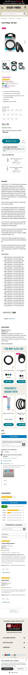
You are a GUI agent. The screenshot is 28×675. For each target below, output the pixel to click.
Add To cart (12, 141)
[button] (2, 8)
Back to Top (13, 610)
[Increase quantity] (9, 137)
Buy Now (8, 381)
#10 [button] (16, 119)
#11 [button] (12, 119)
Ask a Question (5, 87)
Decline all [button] (20, 668)
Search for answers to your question (12, 441)
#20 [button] (16, 110)
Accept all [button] (7, 668)
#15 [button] (16, 114)
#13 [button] (4, 119)
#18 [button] (4, 114)
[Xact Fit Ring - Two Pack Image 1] (14, 42)
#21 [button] (12, 110)
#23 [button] (4, 110)
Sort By (2, 452)
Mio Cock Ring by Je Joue (22, 371)
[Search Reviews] (24, 529)
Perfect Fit (11, 318)
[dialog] (14, 666)
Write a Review (9, 81)
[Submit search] (23, 444)
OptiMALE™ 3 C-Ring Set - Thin (22, 414)
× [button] (26, 660)
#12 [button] (8, 119)
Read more (13, 666)
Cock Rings (18, 18)
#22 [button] (8, 110)
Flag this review (6, 572)
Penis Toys (11, 18)
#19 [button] (21, 110)
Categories (4, 18)
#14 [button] (21, 114)
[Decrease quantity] (3, 137)
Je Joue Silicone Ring (9, 370)
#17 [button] (8, 114)
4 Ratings (4, 81)
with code (14, 1)
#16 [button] (12, 114)
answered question (11, 85)
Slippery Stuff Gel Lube (8, 413)
